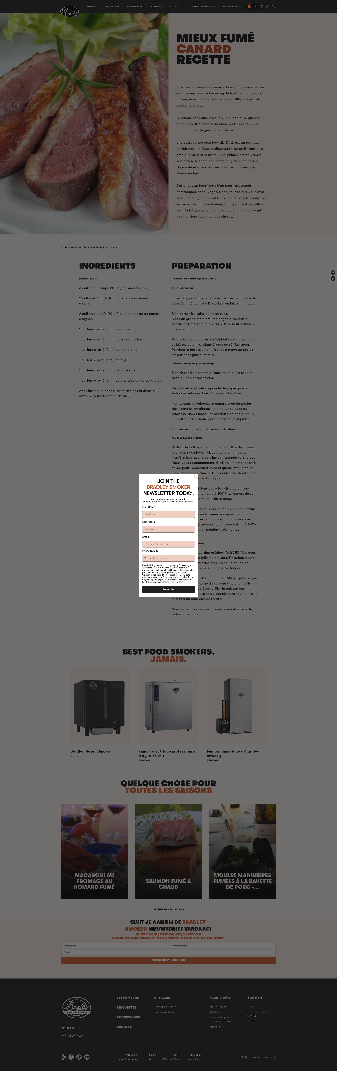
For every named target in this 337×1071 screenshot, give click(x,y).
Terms (182, 582)
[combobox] (147, 558)
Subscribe (168, 589)
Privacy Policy (170, 582)
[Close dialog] (195, 476)
